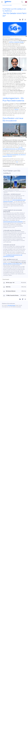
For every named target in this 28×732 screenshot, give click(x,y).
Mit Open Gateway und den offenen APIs (12, 263)
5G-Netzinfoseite (11, 305)
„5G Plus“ (16, 109)
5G (17, 161)
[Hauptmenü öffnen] (2, 2)
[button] (20, 19)
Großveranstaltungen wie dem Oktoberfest (13, 221)
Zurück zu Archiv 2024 (7, 5)
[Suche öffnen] (22, 2)
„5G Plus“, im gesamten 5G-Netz (16, 42)
